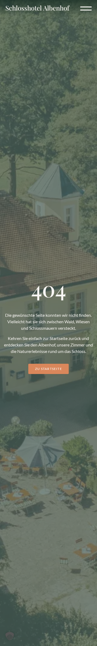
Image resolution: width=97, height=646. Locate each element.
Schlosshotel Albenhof (37, 8)
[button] (86, 6)
